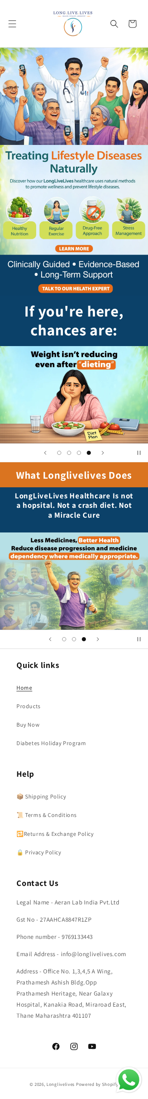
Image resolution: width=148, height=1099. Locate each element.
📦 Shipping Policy (41, 796)
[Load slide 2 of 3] (74, 639)
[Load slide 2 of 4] (69, 453)
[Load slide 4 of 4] (89, 453)
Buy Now (27, 724)
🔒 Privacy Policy (38, 852)
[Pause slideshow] (139, 453)
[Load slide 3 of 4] (79, 453)
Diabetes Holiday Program (51, 743)
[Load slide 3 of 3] (84, 639)
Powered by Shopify (97, 1084)
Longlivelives (61, 1084)
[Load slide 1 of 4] (59, 453)
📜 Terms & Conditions (46, 815)
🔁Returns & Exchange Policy (55, 833)
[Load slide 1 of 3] (64, 639)
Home (24, 687)
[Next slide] (103, 453)
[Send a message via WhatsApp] (129, 1080)
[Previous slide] (45, 453)
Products (28, 706)
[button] (12, 24)
